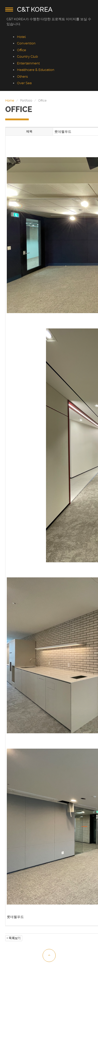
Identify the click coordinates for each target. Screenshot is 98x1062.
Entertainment (28, 63)
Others (22, 76)
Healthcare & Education (35, 70)
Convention (26, 43)
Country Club (27, 56)
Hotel (21, 37)
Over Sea (24, 83)
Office (21, 50)
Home (9, 100)
